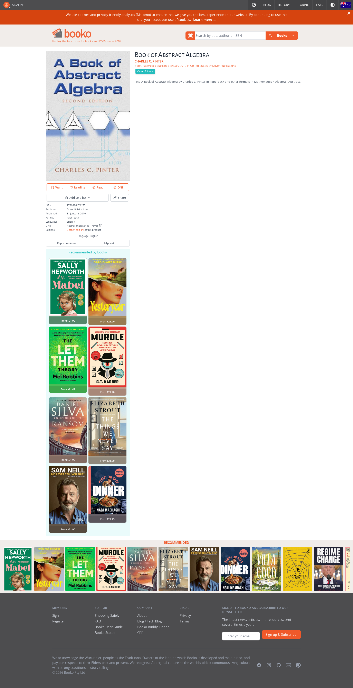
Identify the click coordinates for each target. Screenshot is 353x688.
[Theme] (332, 5)
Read (100, 187)
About (142, 615)
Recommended (176, 542)
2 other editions (76, 229)
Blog (267, 5)
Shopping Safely (107, 615)
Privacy (185, 615)
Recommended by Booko (87, 252)
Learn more (204, 19)
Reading (303, 5)
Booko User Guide (109, 627)
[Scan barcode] (190, 35)
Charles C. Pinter (149, 61)
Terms (185, 621)
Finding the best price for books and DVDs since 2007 (86, 41)
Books (282, 35)
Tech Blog (154, 621)
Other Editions (145, 71)
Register (58, 621)
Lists (319, 5)
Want (59, 187)
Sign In (17, 5)
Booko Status (105, 632)
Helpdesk (108, 243)
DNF (120, 187)
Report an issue (66, 243)
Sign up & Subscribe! (281, 634)
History (284, 5)
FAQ (98, 621)
